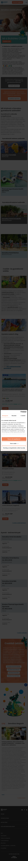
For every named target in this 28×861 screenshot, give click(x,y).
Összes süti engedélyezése (14, 439)
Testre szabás (13, 443)
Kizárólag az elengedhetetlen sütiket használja (14, 448)
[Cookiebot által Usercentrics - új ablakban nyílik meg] (20, 412)
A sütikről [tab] (23, 415)
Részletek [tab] (14, 415)
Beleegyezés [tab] (5, 415)
